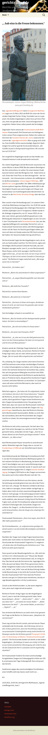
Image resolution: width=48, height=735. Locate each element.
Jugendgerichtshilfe (19, 140)
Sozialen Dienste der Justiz (23, 138)
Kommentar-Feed (10, 714)
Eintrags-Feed (9, 710)
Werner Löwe (10, 183)
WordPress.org (9, 717)
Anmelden (7, 707)
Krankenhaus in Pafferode (12, 448)
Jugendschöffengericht (14, 111)
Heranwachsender (29, 221)
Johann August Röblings (29, 181)
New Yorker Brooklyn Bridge (23, 194)
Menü (4, 15)
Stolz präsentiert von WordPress (24, 730)
